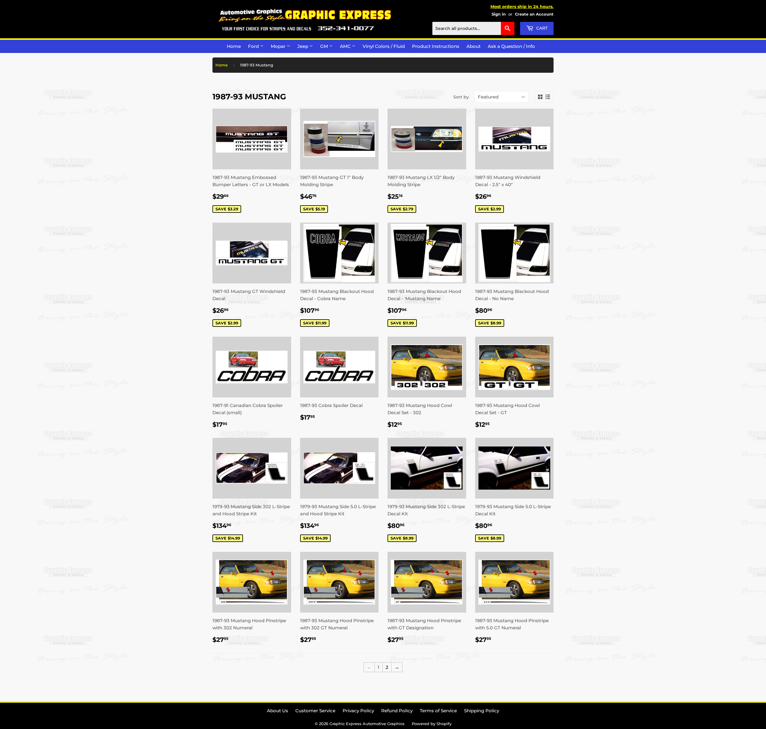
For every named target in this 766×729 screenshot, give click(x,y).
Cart (541, 28)
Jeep (303, 46)
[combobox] (473, 28)
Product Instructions (435, 46)
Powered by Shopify (432, 723)
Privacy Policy (358, 710)
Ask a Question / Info (511, 46)
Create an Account (534, 14)
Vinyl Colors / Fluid (384, 46)
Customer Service (315, 710)
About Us (277, 710)
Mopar (279, 46)
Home (234, 46)
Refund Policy (397, 710)
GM (324, 46)
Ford (254, 46)
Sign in (499, 14)
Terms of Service (438, 710)
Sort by (461, 97)
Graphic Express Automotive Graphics (367, 723)
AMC (346, 46)
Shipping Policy (481, 710)
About (473, 46)
